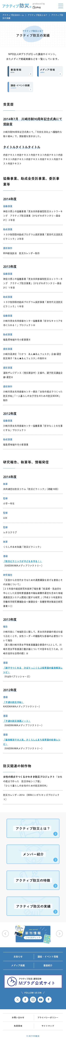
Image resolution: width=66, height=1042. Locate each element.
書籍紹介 (48, 965)
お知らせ (18, 956)
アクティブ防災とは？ (37, 15)
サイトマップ (48, 1026)
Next (59, 933)
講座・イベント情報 (48, 956)
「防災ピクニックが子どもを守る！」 (22, 561)
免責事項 (18, 1026)
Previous (5, 933)
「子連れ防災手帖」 (13, 702)
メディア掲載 (18, 965)
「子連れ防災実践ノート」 (17, 721)
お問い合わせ (18, 1017)
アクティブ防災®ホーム (13, 15)
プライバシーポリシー (47, 1017)
